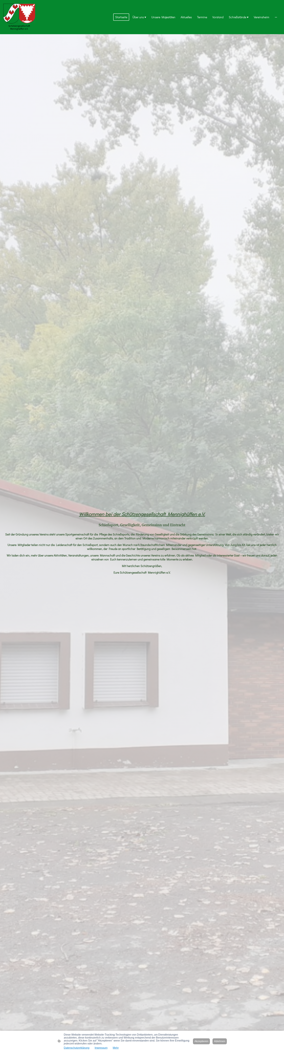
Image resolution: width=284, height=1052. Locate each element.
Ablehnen (219, 1041)
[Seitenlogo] (19, 17)
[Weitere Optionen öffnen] (275, 17)
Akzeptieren (201, 1041)
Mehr (116, 1047)
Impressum (101, 1047)
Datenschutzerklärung (76, 1047)
